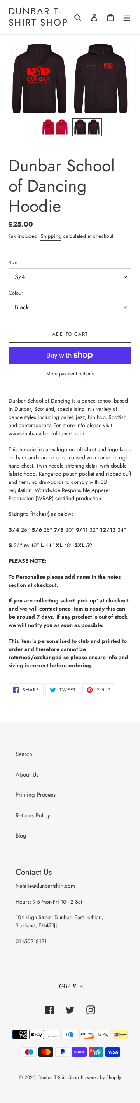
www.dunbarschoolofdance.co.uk (47, 433)
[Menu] (127, 17)
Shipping (50, 236)
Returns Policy (33, 815)
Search (24, 754)
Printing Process (36, 795)
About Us (27, 774)
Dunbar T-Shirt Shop (38, 17)
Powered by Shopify (101, 1077)
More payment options (70, 373)
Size (13, 262)
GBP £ (67, 986)
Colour (16, 293)
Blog (21, 835)
